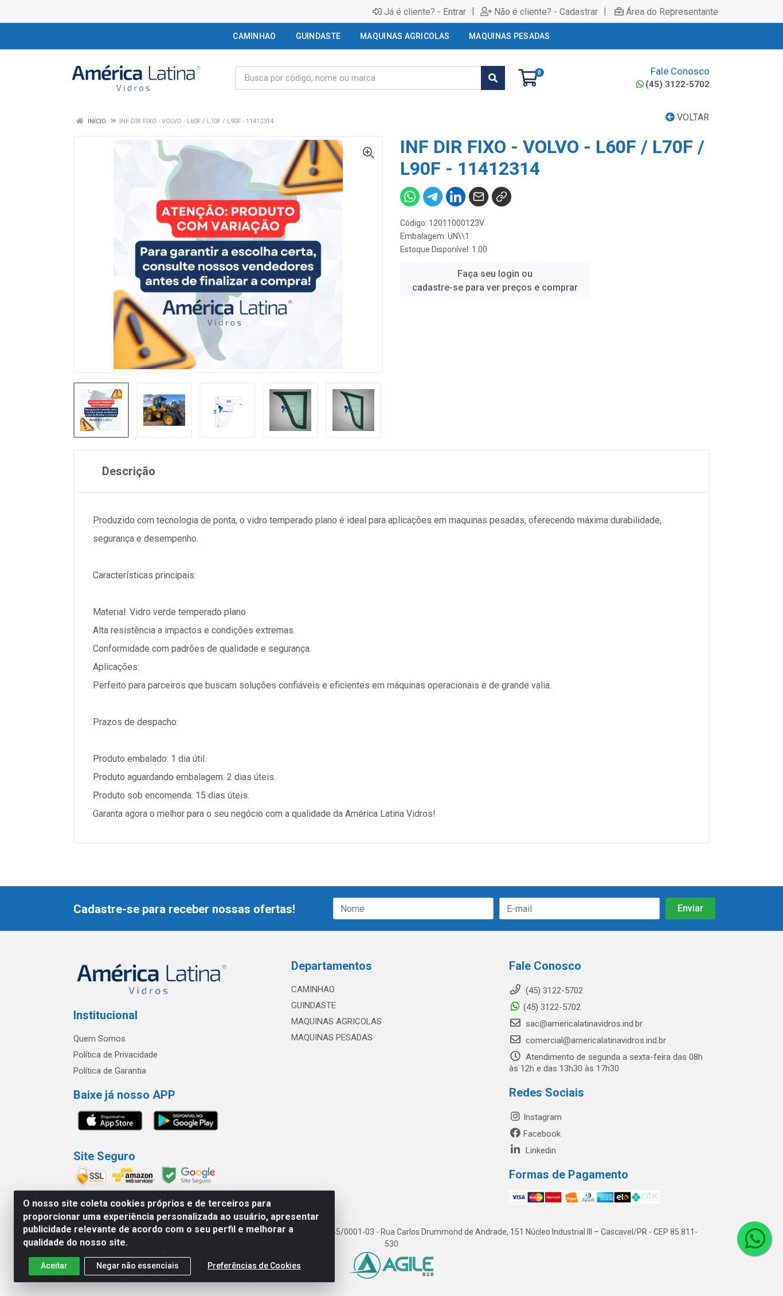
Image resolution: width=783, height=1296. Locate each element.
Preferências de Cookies (254, 1265)
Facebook (542, 1134)
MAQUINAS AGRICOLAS (336, 1021)
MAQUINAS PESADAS (332, 1037)
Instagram (542, 1117)
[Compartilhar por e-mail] (478, 196)
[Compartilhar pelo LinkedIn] (455, 196)
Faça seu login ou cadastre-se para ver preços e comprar (495, 280)
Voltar (692, 117)
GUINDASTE (313, 1005)
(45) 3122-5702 (677, 84)
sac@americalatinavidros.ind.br (583, 1024)
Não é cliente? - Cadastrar (546, 11)
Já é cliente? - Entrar (425, 11)
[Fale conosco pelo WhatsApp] (754, 1238)
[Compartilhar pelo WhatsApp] (410, 196)
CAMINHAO (313, 989)
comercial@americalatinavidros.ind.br (594, 1040)
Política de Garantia (109, 1071)
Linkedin (539, 1150)
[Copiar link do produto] (501, 196)
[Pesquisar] (493, 78)
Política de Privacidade (115, 1055)
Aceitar (54, 1265)
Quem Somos (99, 1038)
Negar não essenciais (137, 1265)
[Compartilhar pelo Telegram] (433, 196)
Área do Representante (672, 11)
